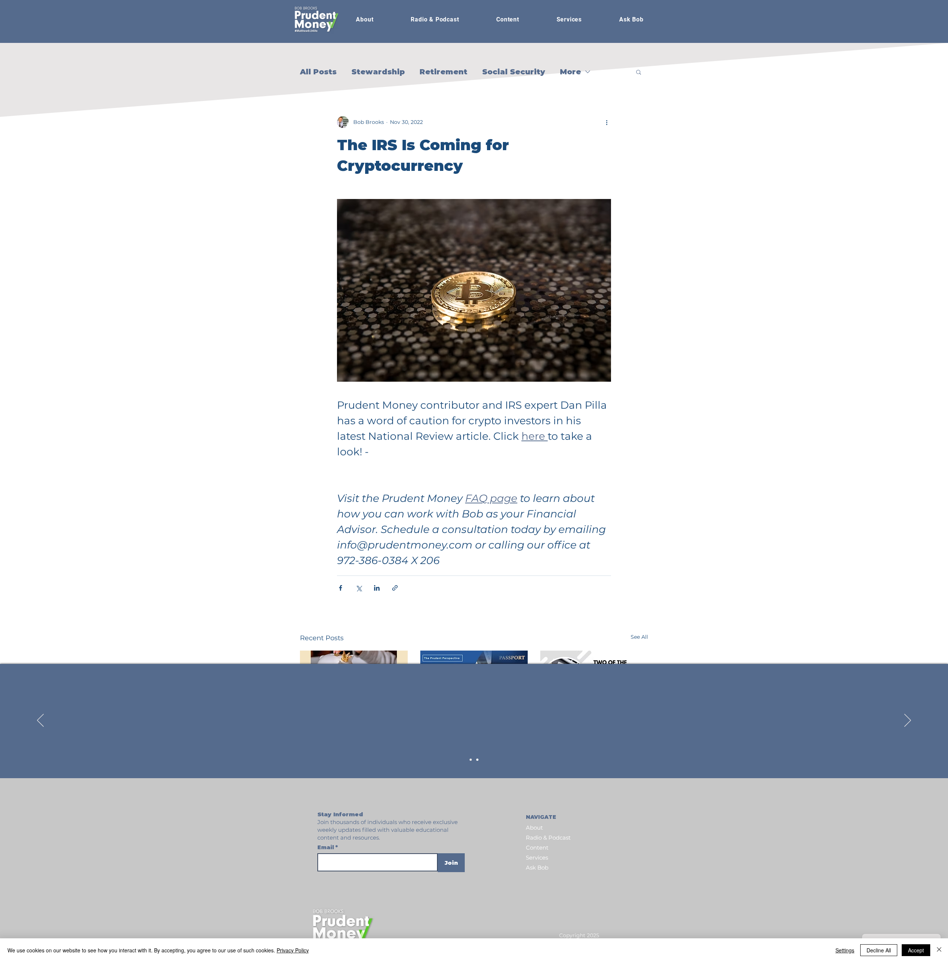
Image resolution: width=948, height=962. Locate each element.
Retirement (443, 71)
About (534, 827)
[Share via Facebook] (340, 587)
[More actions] (606, 122)
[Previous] (40, 721)
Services (537, 857)
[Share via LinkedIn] (376, 587)
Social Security (513, 71)
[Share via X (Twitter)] (358, 587)
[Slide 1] (471, 760)
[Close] (939, 950)
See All (639, 637)
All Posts (318, 71)
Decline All (879, 950)
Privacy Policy (293, 950)
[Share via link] (394, 587)
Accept (916, 950)
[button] (435, 19)
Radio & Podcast (548, 837)
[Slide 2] (477, 760)
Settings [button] (844, 950)
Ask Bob (537, 867)
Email (326, 847)
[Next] (907, 721)
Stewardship (378, 71)
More (570, 71)
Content (537, 847)
